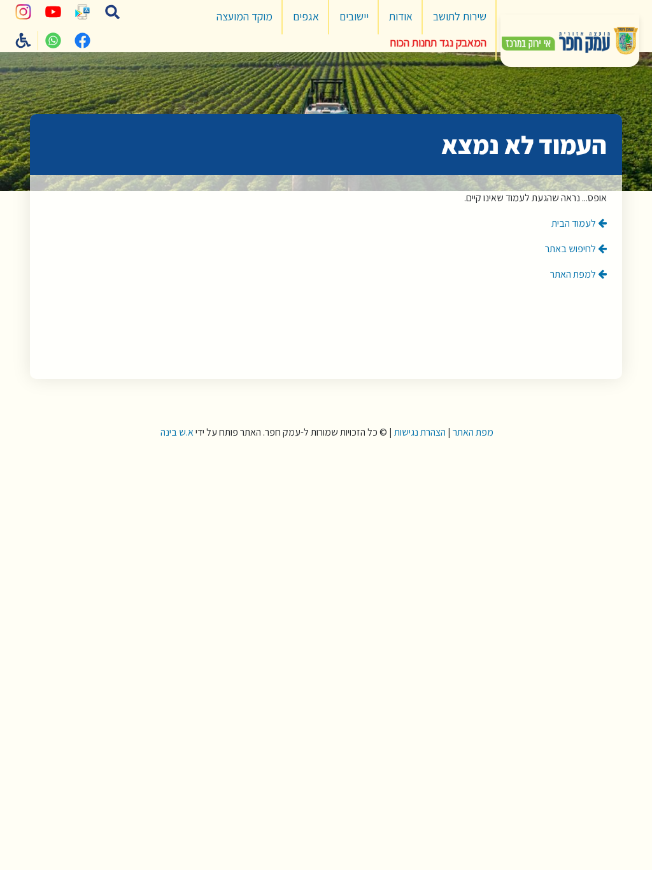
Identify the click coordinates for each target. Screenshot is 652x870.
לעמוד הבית (574, 223)
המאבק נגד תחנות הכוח (438, 42)
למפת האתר (574, 274)
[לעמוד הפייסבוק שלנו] (82, 40)
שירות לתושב (459, 16)
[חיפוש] (112, 12)
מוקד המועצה (244, 16)
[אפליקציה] (82, 12)
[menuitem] (460, 17)
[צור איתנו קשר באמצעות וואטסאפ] (52, 40)
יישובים (354, 16)
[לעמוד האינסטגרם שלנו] (23, 12)
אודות (401, 16)
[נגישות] (23, 40)
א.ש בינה (176, 432)
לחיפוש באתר (571, 248)
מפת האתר (473, 432)
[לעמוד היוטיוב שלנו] (52, 12)
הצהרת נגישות (420, 432)
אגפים (306, 16)
